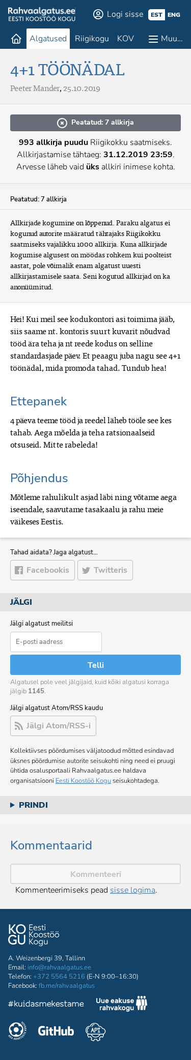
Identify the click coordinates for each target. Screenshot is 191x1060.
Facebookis (47, 570)
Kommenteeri (95, 874)
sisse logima (132, 890)
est (156, 15)
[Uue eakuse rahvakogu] (121, 1005)
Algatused (48, 38)
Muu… (172, 38)
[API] (95, 1032)
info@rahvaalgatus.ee (59, 967)
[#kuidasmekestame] (46, 1005)
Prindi (33, 805)
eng (174, 15)
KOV (125, 38)
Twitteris (110, 570)
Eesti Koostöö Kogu (83, 780)
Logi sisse (125, 14)
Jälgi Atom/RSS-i (58, 725)
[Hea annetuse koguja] (17, 1032)
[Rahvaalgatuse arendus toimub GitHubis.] (56, 1032)
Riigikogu (92, 38)
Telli (96, 665)
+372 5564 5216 (59, 976)
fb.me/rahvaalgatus (67, 985)
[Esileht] (16, 38)
